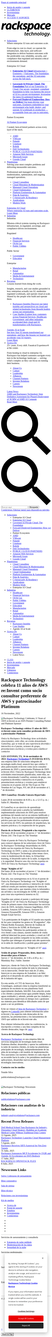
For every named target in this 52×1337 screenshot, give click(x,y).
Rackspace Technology (11, 1039)
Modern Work (19, 203)
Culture (16, 370)
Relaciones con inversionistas (14, 1195)
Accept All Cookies (26, 1318)
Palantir (16, 141)
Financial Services (21, 241)
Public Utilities (19, 246)
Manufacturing (19, 268)
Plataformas (12, 162)
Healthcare (18, 238)
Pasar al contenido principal (13, 2)
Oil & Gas (17, 243)
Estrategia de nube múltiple (19, 1242)
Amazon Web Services (23, 154)
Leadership (18, 373)
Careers (16, 383)
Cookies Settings (26, 1311)
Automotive (18, 273)
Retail (15, 271)
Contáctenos (7, 510)
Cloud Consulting (21, 182)
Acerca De (12, 343)
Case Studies (30, 319)
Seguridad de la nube (16, 1247)
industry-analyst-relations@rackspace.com (20, 1115)
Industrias (11, 216)
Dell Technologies (21, 149)
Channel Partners (20, 378)
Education (17, 258)
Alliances (17, 376)
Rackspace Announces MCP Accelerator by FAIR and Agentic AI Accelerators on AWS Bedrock (26, 1154)
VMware (17, 138)
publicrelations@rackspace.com (15, 1099)
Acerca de (11, 1205)
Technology (18, 278)
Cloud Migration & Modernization (28, 184)
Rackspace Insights (31, 308)
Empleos (11, 1210)
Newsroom (18, 386)
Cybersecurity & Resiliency (25, 197)
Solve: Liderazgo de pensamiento (16, 1176)
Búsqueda (34, 507)
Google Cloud (19, 159)
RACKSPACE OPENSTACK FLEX (18, 1161)
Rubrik (16, 146)
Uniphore (17, 144)
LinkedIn (15, 1011)
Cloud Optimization (22, 190)
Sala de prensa (7, 1186)
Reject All (26, 1325)
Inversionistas (13, 1213)
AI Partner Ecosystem (17, 122)
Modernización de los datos (19, 1245)
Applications (18, 200)
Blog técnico (7, 1190)
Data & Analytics (20, 195)
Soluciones (12, 40)
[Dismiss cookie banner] (43, 1258)
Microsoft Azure (20, 157)
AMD (15, 136)
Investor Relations (21, 381)
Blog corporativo (9, 1181)
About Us (17, 368)
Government (18, 256)
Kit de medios (7, 1200)
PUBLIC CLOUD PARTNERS (27, 151)
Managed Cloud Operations (25, 187)
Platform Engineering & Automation (29, 192)
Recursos (11, 281)
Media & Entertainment (23, 276)
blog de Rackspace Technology (32, 1009)
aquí (42, 864)
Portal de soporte (14, 1208)
